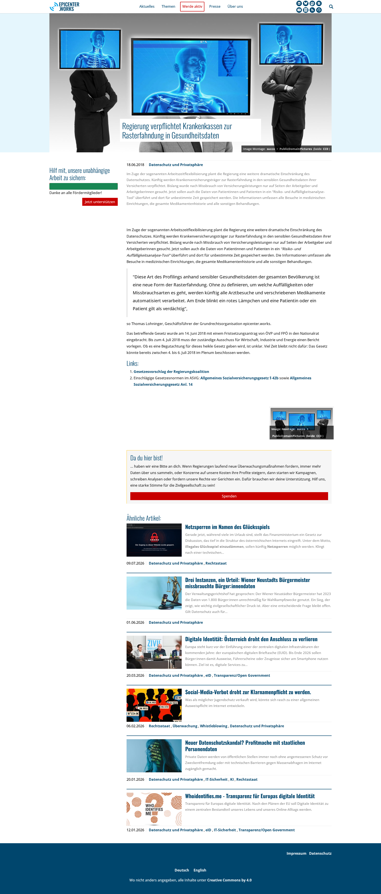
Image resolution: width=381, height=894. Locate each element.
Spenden (229, 496)
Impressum (296, 853)
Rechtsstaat (216, 563)
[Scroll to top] (371, 884)
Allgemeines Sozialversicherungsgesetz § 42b (239, 378)
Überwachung (185, 726)
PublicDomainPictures (296, 149)
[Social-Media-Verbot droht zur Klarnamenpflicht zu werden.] (154, 705)
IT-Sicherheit (216, 779)
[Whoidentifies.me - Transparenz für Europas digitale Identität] (154, 809)
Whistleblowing (214, 726)
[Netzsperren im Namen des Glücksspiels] (154, 540)
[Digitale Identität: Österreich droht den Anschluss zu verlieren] (154, 652)
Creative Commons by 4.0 (229, 880)
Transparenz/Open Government (242, 675)
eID (208, 675)
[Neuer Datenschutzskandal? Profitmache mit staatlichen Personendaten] (154, 755)
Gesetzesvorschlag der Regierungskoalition (171, 371)
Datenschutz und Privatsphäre (176, 164)
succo (271, 149)
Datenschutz (320, 853)
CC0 (325, 149)
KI (232, 779)
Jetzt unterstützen (100, 201)
